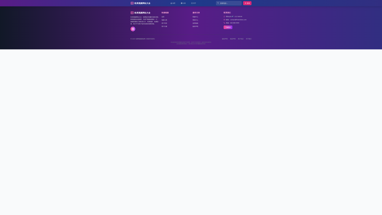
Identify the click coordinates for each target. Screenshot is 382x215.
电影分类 (164, 20)
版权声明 (195, 26)
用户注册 (164, 26)
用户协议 (241, 39)
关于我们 (248, 39)
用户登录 (164, 23)
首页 (163, 17)
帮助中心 (195, 20)
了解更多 (228, 27)
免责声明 (233, 39)
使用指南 (195, 23)
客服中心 (195, 17)
